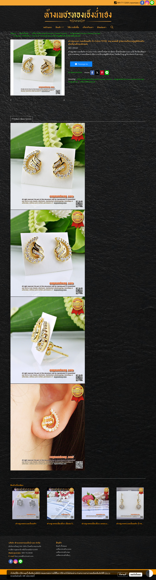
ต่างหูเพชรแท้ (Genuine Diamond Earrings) (129, 79)
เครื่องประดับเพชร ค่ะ (87, 82)
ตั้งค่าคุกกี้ (122, 574)
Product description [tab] (21, 119)
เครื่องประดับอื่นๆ (63, 555)
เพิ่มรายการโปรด (76, 72)
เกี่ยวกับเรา (88, 27)
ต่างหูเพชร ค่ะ (73, 82)
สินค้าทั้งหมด (61, 546)
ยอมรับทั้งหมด (136, 574)
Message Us (82, 64)
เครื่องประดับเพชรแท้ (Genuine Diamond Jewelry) (95, 79)
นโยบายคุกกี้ (30, 576)
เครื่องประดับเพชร (63, 549)
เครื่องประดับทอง (63, 552)
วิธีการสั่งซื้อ (73, 27)
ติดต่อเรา (101, 27)
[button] (112, 27)
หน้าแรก (47, 27)
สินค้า (59, 27)
